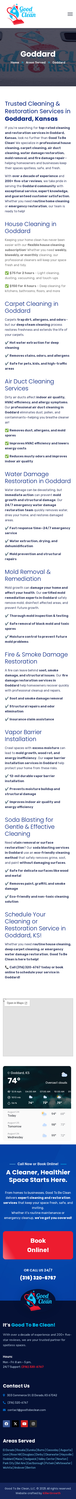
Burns (41, 1450)
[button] (13, 1097)
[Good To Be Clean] (21, 14)
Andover (19, 1467)
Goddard (8, 1459)
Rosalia (20, 1450)
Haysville (66, 1454)
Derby (39, 1454)
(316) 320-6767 (32, 1367)
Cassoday (52, 1450)
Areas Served (36, 62)
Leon (6, 1454)
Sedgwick (30, 1459)
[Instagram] (33, 1423)
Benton (31, 1467)
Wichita (7, 1467)
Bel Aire (21, 1463)
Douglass (28, 1454)
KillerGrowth (52, 1493)
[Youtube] (24, 1423)
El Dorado (9, 1450)
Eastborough (35, 1463)
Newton (62, 1459)
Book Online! (38, 1245)
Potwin (49, 1463)
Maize (19, 1459)
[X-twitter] (15, 1423)
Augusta (65, 1450)
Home (15, 62)
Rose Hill (16, 1454)
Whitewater (63, 1463)
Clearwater (52, 1454)
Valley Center (46, 1459)
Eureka (31, 1450)
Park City (8, 1463)
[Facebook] (6, 1423)
